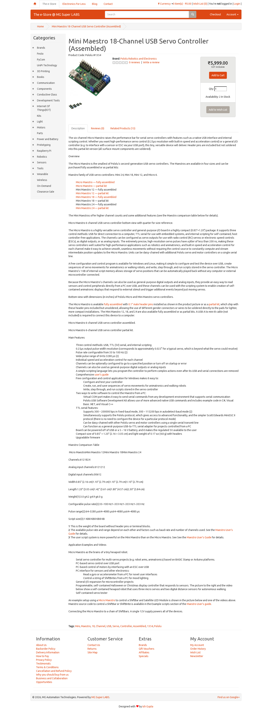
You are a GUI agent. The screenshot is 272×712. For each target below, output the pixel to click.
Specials (143, 656)
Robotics (42, 156)
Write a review (151, 62)
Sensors (41, 162)
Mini (77, 626)
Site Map (93, 652)
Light (40, 121)
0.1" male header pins (140, 304)
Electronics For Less (74, 3)
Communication (46, 82)
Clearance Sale (45, 191)
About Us (41, 645)
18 (93, 626)
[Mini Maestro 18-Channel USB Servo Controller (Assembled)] (89, 77)
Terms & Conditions (47, 667)
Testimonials (43, 663)
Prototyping (44, 144)
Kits (39, 115)
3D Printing (43, 71)
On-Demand (44, 185)
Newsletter (196, 656)
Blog (94, 3)
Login (237, 3)
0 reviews (134, 62)
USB (109, 626)
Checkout (215, 14)
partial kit (214, 304)
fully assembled (113, 304)
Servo (116, 626)
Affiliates (144, 652)
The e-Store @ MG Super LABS (56, 14)
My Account (197, 645)
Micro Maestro (106, 600)
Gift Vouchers (146, 648)
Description (78, 128)
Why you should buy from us (52, 674)
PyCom (41, 59)
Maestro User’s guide (199, 603)
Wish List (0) (200, 3)
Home (40, 26)
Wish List (195, 652)
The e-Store (49, 3)
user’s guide (102, 374)
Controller (126, 626)
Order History (198, 648)
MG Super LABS (100, 697)
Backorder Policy (45, 648)
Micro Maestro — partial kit (91, 185)
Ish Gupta (147, 706)
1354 (150, 626)
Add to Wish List (218, 109)
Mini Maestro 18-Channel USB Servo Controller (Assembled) (86, 26)
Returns (92, 648)
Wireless (42, 180)
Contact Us (94, 645)
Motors (41, 127)
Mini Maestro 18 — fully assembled (96, 197)
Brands (41, 47)
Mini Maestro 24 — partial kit (92, 208)
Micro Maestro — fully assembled (95, 182)
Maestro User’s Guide (199, 537)
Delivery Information (47, 652)
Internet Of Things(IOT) (44, 108)
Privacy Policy (44, 659)
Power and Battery (47, 139)
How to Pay (42, 656)
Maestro (86, 626)
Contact (108, 3)
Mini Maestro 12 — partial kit (92, 193)
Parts (40, 133)
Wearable (42, 174)
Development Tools (48, 100)
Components (44, 88)
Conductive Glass (47, 94)
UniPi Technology (47, 65)
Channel (100, 626)
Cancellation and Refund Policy (54, 670)
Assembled (139, 626)
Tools (40, 168)
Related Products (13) (122, 128)
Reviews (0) (97, 128)
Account (231, 14)
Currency (164, 3)
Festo (40, 53)
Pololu (158, 626)
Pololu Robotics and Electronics (138, 58)
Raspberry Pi (44, 150)
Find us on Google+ (229, 697)
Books (40, 76)
